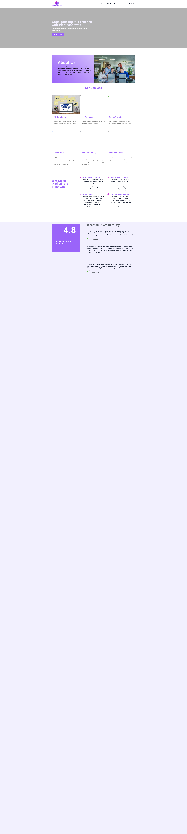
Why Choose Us (111, 4)
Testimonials (122, 4)
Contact (131, 4)
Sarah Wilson (95, 272)
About (102, 4)
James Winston (96, 257)
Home (88, 4)
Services (95, 4)
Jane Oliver (95, 239)
